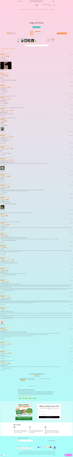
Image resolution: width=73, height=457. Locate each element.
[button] (18, 5)
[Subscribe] (32, 441)
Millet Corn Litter (5, 244)
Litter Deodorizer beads (6, 134)
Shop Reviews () (12, 48)
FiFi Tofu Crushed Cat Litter (6, 157)
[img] (11, 32)
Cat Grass (4, 84)
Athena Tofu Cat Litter (5, 53)
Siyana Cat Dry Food (5, 257)
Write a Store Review (61, 33)
